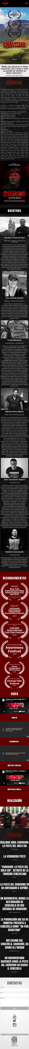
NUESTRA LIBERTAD (14, 765)
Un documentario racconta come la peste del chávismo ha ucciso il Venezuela (14, 959)
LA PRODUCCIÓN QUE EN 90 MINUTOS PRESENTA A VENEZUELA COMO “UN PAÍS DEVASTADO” (14, 921)
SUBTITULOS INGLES (14, 789)
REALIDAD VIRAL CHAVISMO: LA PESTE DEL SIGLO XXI (14, 841)
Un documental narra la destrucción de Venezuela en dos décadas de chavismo (14, 900)
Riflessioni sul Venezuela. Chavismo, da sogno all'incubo (14, 940)
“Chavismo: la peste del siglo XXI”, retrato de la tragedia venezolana (14, 867)
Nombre (2, 984)
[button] (2, 816)
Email (1, 989)
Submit (14, 1005)
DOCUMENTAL (14, 741)
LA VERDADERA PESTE (14, 853)
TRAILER (14, 59)
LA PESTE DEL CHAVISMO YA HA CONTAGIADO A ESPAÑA (14, 883)
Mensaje (2, 994)
